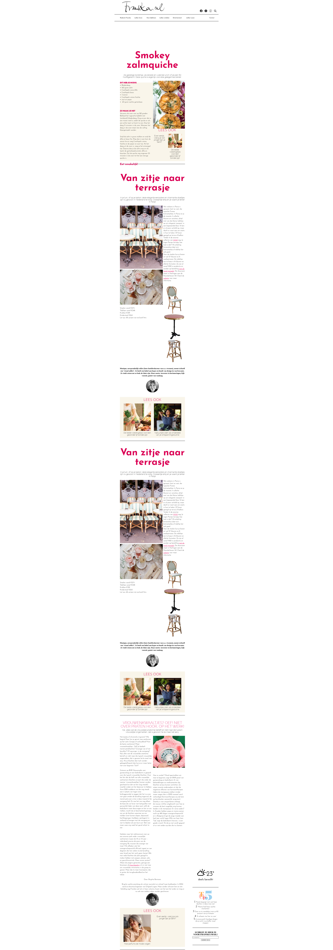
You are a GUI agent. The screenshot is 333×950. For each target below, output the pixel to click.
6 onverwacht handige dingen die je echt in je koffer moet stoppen (206, 921)
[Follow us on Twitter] (211, 11)
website (166, 278)
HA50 (175, 240)
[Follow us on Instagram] (206, 11)
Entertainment (177, 18)
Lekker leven (138, 18)
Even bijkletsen (151, 18)
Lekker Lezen (190, 18)
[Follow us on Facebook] (202, 11)
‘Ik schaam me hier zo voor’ (206, 916)
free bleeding (135, 865)
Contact (211, 18)
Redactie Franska (125, 18)
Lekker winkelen (164, 18)
